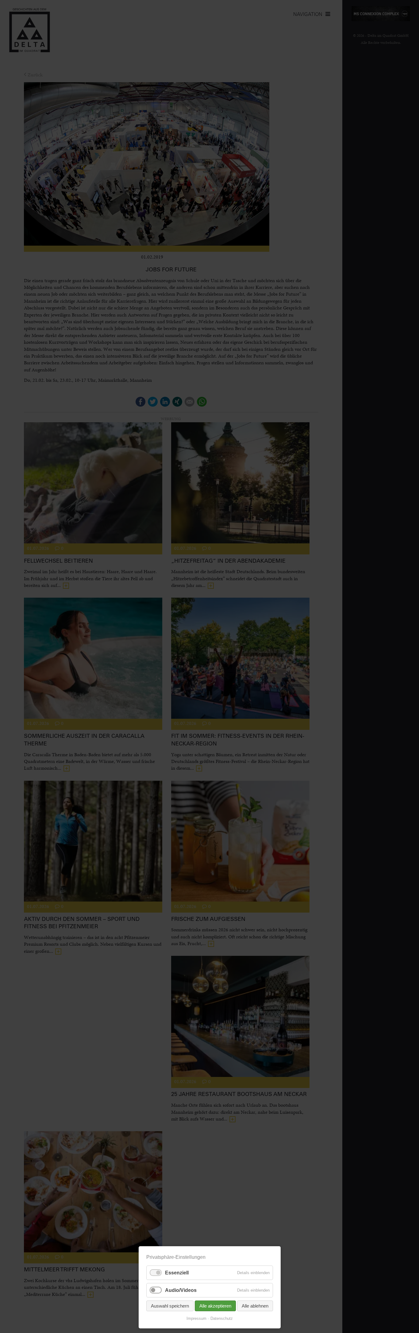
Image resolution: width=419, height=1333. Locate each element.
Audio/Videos (181, 1290)
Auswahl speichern (170, 1305)
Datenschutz (221, 1318)
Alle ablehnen (255, 1305)
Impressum (196, 1318)
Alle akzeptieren (215, 1305)
